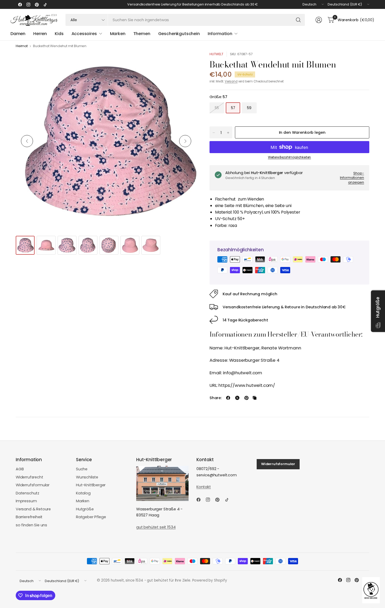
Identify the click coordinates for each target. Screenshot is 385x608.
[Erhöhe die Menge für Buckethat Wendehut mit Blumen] (228, 133)
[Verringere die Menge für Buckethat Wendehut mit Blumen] (214, 133)
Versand (231, 81)
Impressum (26, 501)
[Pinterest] (36, 4)
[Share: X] (237, 397)
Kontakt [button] (203, 486)
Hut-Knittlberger (91, 485)
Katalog (83, 493)
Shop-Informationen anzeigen (352, 178)
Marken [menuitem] (117, 34)
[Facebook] (20, 4)
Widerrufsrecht (29, 477)
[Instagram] (28, 4)
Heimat (22, 46)
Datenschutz (27, 493)
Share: (216, 398)
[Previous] (27, 141)
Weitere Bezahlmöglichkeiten (289, 157)
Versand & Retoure (33, 509)
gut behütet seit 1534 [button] (155, 527)
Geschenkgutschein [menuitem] (179, 34)
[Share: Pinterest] (246, 397)
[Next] (185, 141)
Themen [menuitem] (141, 34)
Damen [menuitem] (17, 34)
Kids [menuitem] (59, 34)
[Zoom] (186, 61)
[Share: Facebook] (228, 397)
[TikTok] (45, 4)
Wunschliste (87, 477)
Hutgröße (85, 509)
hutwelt (216, 54)
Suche (81, 469)
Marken (82, 501)
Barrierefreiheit (29, 517)
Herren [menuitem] (40, 34)
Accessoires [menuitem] (84, 34)
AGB (20, 469)
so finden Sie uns (31, 525)
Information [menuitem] (220, 34)
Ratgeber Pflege (91, 517)
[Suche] (298, 20)
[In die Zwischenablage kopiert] (254, 397)
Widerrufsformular (33, 485)
